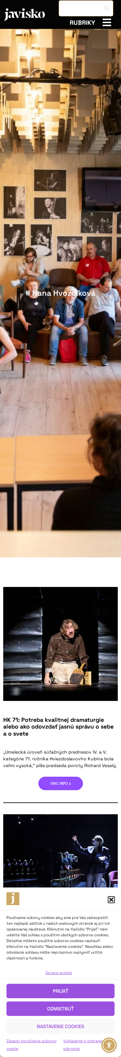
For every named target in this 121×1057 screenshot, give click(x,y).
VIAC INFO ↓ (60, 783)
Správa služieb (58, 972)
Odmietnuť (60, 1009)
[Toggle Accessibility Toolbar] (109, 1045)
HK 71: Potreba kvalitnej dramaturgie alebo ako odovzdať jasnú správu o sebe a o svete (58, 726)
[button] (111, 899)
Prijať (60, 991)
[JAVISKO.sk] (31, 14)
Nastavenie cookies (60, 1026)
